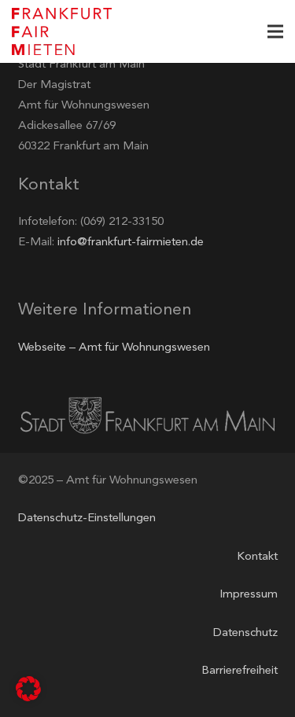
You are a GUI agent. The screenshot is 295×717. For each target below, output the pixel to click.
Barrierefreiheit (239, 671)
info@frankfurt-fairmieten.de (130, 242)
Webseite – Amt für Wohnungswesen (114, 348)
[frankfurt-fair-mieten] (62, 31)
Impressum (248, 595)
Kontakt (257, 557)
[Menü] (275, 31)
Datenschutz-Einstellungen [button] (87, 518)
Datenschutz (245, 633)
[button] (28, 688)
